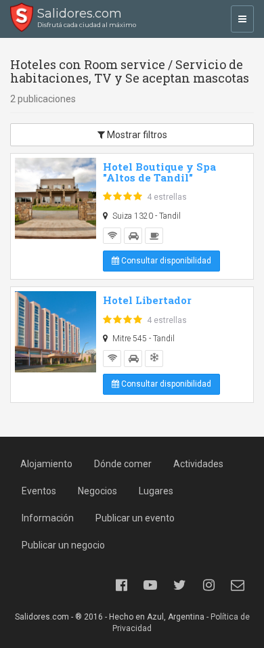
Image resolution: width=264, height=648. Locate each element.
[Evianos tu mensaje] (237, 585)
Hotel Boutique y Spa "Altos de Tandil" (159, 172)
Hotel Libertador (147, 300)
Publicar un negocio (63, 545)
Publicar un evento (135, 518)
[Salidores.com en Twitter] (179, 585)
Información (48, 518)
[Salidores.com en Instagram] (208, 585)
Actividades (198, 463)
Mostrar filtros (136, 134)
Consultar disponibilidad (165, 260)
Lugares (156, 490)
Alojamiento (46, 463)
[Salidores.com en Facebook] (121, 585)
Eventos (39, 490)
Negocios (97, 490)
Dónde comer (123, 463)
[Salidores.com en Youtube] (150, 585)
